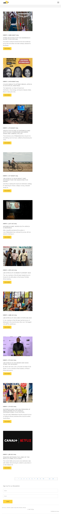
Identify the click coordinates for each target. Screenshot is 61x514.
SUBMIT (7, 501)
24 (49, 479)
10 (43, 479)
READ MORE (7, 48)
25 (53, 479)
